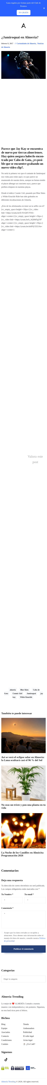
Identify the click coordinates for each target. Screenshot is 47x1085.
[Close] (44, 8)
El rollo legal (28, 1036)
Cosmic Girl (17, 693)
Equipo (4, 1028)
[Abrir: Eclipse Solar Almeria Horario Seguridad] (23, 735)
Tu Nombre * (7, 894)
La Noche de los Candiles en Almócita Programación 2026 (22, 854)
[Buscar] (44, 24)
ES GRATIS (23, 12)
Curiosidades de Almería (26, 44)
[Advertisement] (23, 112)
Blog (3, 1024)
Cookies (4, 1044)
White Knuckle (26, 697)
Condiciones (6, 1040)
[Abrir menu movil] (2, 25)
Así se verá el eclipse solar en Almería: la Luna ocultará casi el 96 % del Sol (23, 759)
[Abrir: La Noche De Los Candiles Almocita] (23, 830)
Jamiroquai (31, 693)
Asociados (5, 1032)
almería (13, 690)
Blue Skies (24, 690)
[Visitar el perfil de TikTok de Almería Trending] (6, 1059)
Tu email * (29, 894)
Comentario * (7, 908)
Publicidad (27, 1032)
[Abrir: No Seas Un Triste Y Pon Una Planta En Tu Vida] (23, 783)
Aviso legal (27, 1040)
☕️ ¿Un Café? (29, 1044)
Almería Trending (8, 1082)
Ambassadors (28, 1028)
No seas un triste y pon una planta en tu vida (23, 806)
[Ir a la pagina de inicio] (23, 25)
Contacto (5, 1036)
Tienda (26, 1024)
